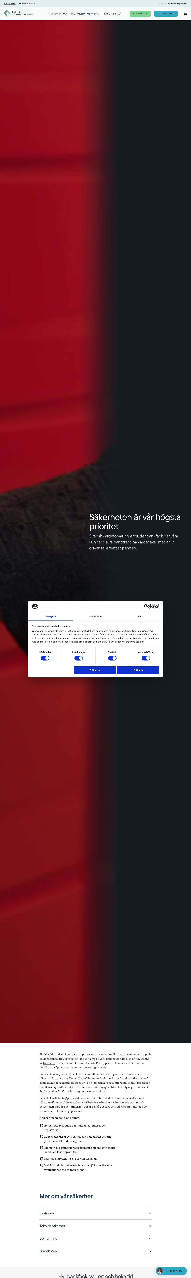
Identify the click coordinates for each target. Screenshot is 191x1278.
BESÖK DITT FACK (166, 13)
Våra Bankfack (58, 13)
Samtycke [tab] (51, 616)
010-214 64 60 (10, 3)
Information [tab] (95, 616)
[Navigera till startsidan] (19, 13)
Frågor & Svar (112, 13)
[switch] (78, 658)
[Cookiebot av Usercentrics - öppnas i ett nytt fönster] (146, 606)
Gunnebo (49, 1063)
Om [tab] (140, 616)
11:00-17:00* (27, 3)
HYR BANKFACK (140, 13)
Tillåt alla (138, 670)
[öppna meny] (185, 13)
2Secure (69, 1102)
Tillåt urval (95, 670)
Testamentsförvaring (85, 13)
